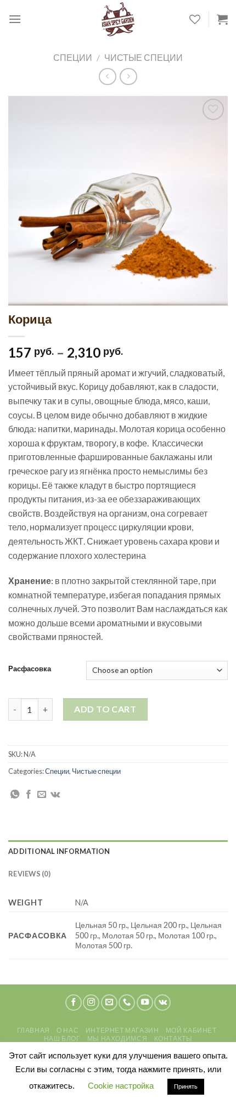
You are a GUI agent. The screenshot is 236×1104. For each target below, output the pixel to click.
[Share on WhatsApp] (14, 795)
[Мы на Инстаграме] (91, 1002)
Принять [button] (186, 1086)
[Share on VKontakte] (55, 795)
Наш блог (62, 1038)
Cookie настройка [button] (121, 1085)
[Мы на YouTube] (145, 1002)
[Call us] (127, 1002)
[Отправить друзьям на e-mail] (41, 795)
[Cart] (222, 19)
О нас (67, 1030)
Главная (33, 1030)
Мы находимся (117, 1038)
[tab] (118, 851)
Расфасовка (29, 669)
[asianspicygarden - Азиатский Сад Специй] (118, 19)
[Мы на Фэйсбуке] (73, 1002)
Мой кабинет (191, 1030)
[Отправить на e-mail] (109, 1002)
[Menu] (14, 18)
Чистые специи (143, 57)
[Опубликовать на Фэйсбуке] (28, 795)
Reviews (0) (29, 873)
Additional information (59, 851)
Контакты (173, 1038)
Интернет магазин (122, 1030)
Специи (72, 57)
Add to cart (105, 709)
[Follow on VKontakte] (162, 1002)
